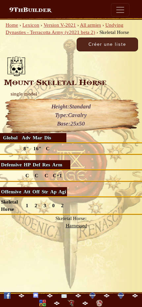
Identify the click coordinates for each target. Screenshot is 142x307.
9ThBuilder (30, 10)
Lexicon (30, 25)
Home (12, 25)
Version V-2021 (60, 25)
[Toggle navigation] (120, 9)
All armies (90, 25)
